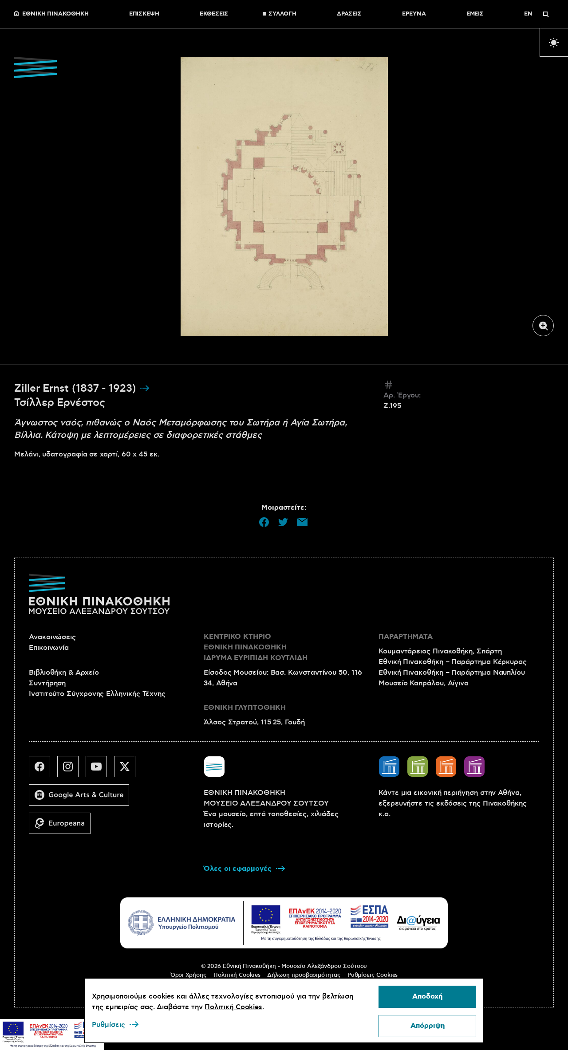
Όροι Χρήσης (188, 975)
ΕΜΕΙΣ (475, 14)
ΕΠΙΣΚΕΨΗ (144, 14)
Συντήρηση (47, 683)
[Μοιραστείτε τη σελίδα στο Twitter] (283, 522)
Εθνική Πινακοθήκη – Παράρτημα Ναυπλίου (452, 672)
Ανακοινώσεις (52, 637)
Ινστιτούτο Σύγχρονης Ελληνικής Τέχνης (97, 693)
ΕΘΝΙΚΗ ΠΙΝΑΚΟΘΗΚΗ (55, 14)
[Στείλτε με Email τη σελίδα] (302, 522)
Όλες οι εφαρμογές (238, 868)
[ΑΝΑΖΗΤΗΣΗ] (546, 14)
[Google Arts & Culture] (82, 798)
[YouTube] (100, 770)
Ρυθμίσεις (108, 1024)
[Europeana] (63, 827)
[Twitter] (128, 770)
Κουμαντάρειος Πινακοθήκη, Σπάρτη (440, 651)
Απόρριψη (427, 1025)
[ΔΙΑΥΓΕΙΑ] (418, 922)
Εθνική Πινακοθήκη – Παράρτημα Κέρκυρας (453, 661)
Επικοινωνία (49, 647)
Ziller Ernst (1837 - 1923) (76, 388)
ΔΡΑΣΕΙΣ (349, 14)
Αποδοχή (427, 996)
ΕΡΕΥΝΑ (414, 14)
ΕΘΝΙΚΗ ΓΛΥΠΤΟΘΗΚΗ (245, 707)
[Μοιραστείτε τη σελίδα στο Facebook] (264, 522)
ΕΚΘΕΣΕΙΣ (214, 14)
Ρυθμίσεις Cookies (372, 975)
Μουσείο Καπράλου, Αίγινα (424, 683)
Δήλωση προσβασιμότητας (303, 975)
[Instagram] (71, 770)
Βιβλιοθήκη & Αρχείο (64, 672)
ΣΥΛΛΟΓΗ (282, 14)
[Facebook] (43, 770)
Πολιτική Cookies (236, 975)
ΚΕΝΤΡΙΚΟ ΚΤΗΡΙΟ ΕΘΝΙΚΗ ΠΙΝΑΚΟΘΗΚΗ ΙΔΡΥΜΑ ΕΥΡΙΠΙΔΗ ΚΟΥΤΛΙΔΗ (256, 647)
